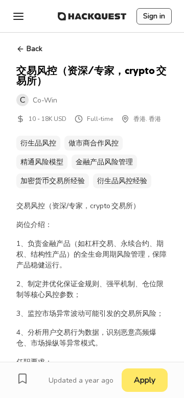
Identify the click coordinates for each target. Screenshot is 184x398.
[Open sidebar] (18, 16)
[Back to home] (92, 16)
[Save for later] (22, 378)
